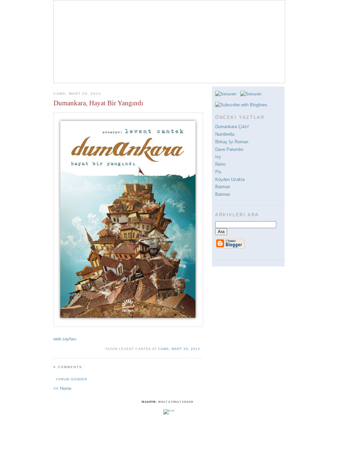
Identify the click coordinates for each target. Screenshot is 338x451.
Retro (220, 164)
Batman (222, 186)
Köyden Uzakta (230, 179)
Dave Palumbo (229, 149)
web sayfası (65, 338)
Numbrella (224, 134)
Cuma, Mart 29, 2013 (179, 349)
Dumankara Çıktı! (232, 126)
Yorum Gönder (71, 379)
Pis (218, 171)
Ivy (218, 156)
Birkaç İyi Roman (231, 141)
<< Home (62, 388)
